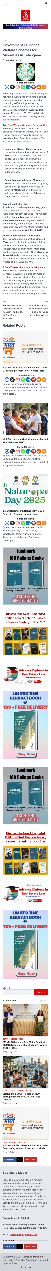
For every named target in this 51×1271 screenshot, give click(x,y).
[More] (44, 87)
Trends (27, 1091)
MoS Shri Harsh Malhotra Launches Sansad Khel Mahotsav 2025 (25, 441)
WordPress (11, 1263)
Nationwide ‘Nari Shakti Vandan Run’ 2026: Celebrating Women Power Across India (25, 369)
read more (20, 1209)
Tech (21, 1039)
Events (6, 1091)
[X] (12, 87)
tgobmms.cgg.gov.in (36, 207)
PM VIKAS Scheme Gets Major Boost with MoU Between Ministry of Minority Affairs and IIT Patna (25, 1045)
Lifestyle (31, 1142)
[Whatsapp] (23, 87)
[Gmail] (17, 87)
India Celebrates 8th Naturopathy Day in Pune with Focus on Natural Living (23, 512)
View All (43, 1001)
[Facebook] (7, 87)
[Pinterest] (33, 87)
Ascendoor (31, 1260)
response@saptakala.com (23, 1234)
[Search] (46, 3)
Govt (5, 41)
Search (6, 987)
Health (21, 1142)
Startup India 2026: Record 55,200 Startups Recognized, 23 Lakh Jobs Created (21, 1096)
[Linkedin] (28, 87)
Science (13, 1039)
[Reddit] (38, 87)
